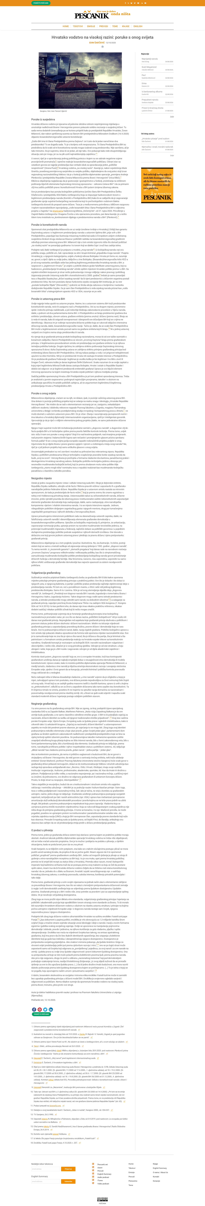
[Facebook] (125, 3)
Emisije (132, 1172)
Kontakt (156, 1177)
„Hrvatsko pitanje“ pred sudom (155, 138)
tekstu (46, 1126)
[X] (128, 3)
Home (131, 1164)
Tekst (36, 1046)
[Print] (102, 46)
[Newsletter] (145, 3)
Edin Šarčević (97, 42)
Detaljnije (38, 1062)
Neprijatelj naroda (150, 59)
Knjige (155, 1164)
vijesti (58, 1050)
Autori (100, 1168)
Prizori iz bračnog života (152, 108)
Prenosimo (133, 1181)
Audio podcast (103, 1177)
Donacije (156, 1181)
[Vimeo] (134, 3)
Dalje (172, 117)
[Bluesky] (131, 3)
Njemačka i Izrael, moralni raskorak (157, 147)
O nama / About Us (160, 1172)
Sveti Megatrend (149, 67)
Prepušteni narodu (150, 100)
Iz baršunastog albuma (152, 91)
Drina (144, 83)
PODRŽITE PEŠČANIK (41, 1014)
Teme (131, 1185)
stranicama (57, 211)
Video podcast (103, 1184)
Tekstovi (132, 1168)
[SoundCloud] (141, 3)
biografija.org (55, 1106)
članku (82, 1034)
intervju (45, 1119)
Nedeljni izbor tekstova (42, 1164)
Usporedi (37, 1058)
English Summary (39, 1176)
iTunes (100, 1180)
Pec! (144, 75)
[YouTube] (138, 3)
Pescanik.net (103, 1164)
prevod (55, 1134)
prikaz (51, 1080)
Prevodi (100, 1171)
